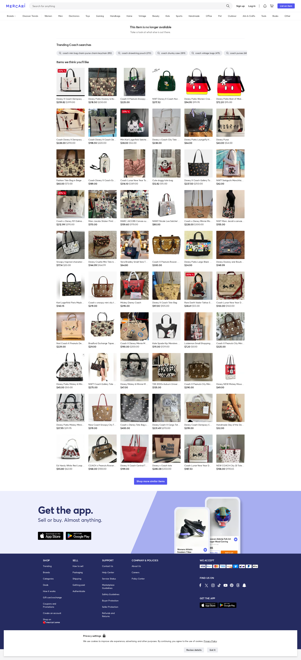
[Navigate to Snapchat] (244, 585)
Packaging (78, 572)
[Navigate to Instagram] (213, 585)
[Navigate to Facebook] (200, 585)
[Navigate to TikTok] (219, 585)
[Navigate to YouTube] (225, 585)
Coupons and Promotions (49, 605)
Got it (212, 649)
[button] (265, 6)
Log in (251, 6)
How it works (49, 591)
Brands (46, 572)
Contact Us (107, 566)
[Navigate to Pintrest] (232, 585)
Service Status (109, 578)
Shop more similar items (151, 481)
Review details (193, 649)
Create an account (52, 613)
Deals (45, 584)
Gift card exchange (52, 597)
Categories (48, 578)
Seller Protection (110, 606)
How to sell (78, 566)
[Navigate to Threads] (238, 585)
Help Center (108, 572)
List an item (286, 5)
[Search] (228, 6)
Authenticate (79, 591)
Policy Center (138, 578)
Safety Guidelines (110, 594)
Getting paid (79, 584)
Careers (135, 572)
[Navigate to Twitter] (206, 585)
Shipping (77, 578)
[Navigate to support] (203, 566)
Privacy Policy (210, 641)
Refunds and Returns (108, 615)
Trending (47, 566)
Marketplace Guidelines (108, 586)
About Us (136, 566)
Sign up (240, 6)
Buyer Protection (110, 600)
